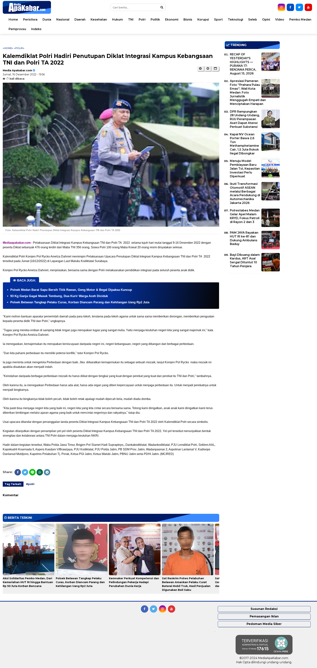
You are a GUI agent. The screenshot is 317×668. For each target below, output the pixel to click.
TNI (131, 19)
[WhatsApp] (40, 472)
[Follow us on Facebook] (290, 7)
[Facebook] (17, 472)
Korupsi (203, 19)
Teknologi (235, 19)
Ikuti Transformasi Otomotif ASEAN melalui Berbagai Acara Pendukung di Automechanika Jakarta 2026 (245, 193)
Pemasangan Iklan (264, 616)
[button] (215, 68)
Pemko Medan (300, 19)
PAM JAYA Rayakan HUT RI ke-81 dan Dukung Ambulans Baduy (244, 238)
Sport (218, 19)
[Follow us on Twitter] (299, 7)
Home (13, 19)
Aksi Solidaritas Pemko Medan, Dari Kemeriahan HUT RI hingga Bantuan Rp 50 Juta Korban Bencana (28, 582)
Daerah (79, 19)
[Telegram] (47, 472)
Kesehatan (99, 19)
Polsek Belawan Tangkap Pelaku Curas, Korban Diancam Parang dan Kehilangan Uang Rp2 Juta (79, 302)
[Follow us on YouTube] (308, 7)
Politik (155, 19)
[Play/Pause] (200, 68)
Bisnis (187, 19)
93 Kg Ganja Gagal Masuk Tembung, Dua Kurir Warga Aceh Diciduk (59, 296)
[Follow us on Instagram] (281, 7)
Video (279, 19)
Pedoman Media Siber (264, 624)
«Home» (8, 48)
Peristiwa (30, 19)
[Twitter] (25, 472)
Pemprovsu (17, 29)
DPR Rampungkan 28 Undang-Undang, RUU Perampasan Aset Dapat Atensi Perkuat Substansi (245, 119)
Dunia (47, 19)
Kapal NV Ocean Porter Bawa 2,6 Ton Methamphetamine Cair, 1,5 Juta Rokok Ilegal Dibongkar (244, 144)
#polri (30, 484)
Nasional (62, 19)
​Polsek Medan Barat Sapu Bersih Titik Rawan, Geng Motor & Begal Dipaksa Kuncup (71, 290)
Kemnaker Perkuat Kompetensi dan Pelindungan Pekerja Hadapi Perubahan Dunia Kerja (134, 582)
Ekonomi (171, 19)
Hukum (117, 19)
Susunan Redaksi (264, 609)
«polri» (19, 48)
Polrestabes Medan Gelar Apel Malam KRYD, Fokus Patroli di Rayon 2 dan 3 (245, 216)
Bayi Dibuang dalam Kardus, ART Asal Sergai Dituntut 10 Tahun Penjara (245, 260)
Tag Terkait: (13, 484)
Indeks (36, 29)
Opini (266, 19)
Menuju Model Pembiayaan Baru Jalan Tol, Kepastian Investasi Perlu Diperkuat (245, 168)
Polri (142, 19)
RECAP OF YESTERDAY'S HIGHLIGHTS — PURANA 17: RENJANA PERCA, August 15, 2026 (243, 64)
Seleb (252, 19)
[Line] (32, 472)
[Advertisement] (252, 302)
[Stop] (208, 68)
